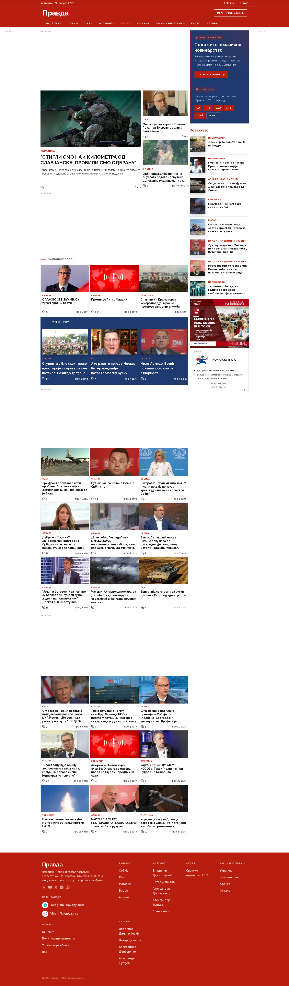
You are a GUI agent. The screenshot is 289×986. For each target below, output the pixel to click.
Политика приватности (58, 938)
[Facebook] (44, 887)
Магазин (143, 23)
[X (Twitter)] (55, 887)
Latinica (229, 3)
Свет (88, 23)
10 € (208, 108)
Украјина (226, 870)
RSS (44, 951)
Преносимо (160, 911)
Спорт (125, 23)
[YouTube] (50, 887)
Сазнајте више (209, 74)
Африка (225, 883)
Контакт (243, 3)
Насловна (54, 23)
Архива (212, 23)
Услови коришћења (55, 945)
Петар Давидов (164, 882)
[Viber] (68, 887)
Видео (196, 23)
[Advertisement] (19, 93)
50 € (229, 108)
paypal (213, 115)
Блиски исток (229, 877)
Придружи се (234, 13)
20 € (218, 108)
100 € (199, 115)
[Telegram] (62, 887)
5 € (198, 108)
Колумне (105, 23)
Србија (73, 23)
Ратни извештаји (169, 23)
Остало (225, 890)
